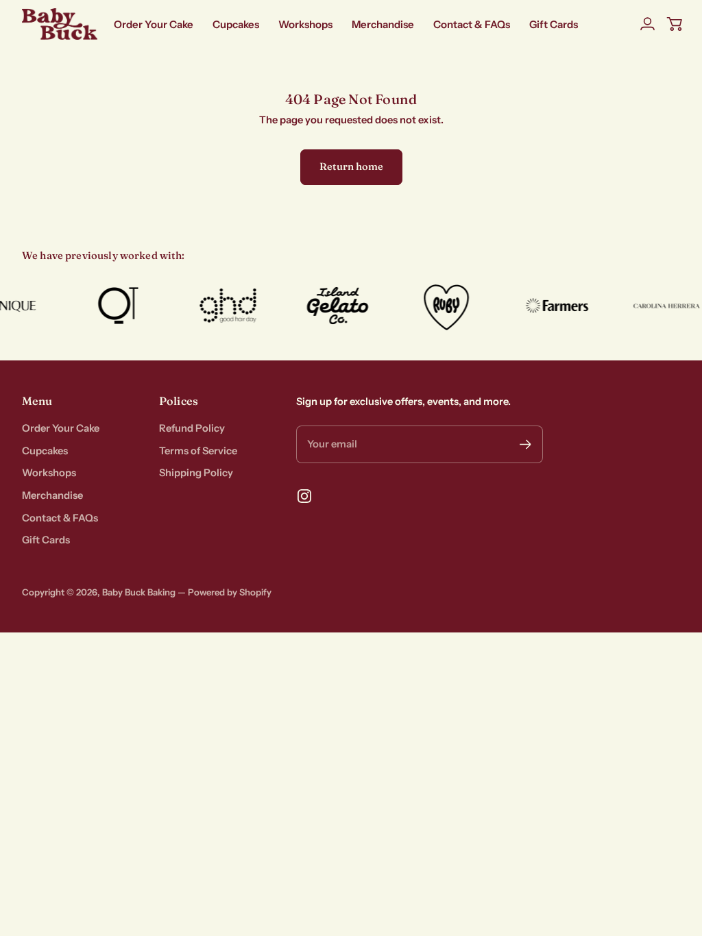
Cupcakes (45, 451)
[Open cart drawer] (674, 24)
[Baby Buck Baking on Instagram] (304, 496)
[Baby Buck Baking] (59, 24)
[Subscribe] (525, 444)
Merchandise (52, 495)
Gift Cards (46, 540)
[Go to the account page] (647, 24)
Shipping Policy (196, 473)
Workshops (49, 473)
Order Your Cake (60, 428)
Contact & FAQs (60, 518)
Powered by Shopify (229, 592)
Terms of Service (198, 451)
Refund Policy (192, 428)
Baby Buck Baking (139, 592)
